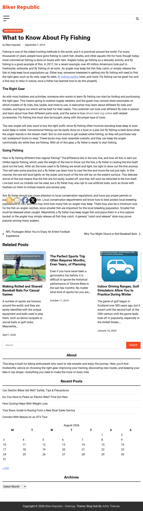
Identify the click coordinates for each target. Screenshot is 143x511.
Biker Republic (21, 7)
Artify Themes (111, 506)
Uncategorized (13, 31)
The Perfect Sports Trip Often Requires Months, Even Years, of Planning (68, 260)
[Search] (137, 18)
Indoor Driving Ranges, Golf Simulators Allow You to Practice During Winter (118, 290)
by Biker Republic (11, 44)
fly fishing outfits (68, 76)
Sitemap (70, 506)
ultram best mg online (98, 113)
